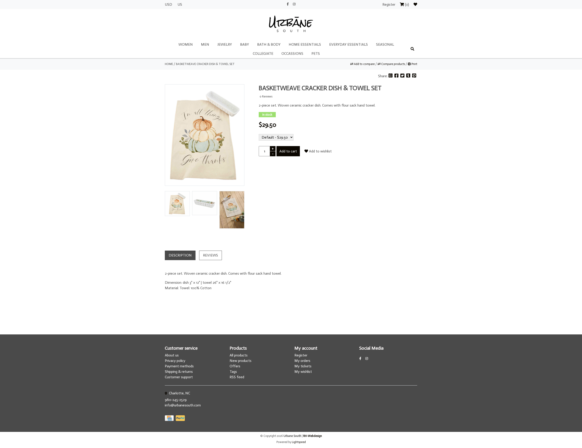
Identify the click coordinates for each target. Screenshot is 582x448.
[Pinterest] (414, 76)
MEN (205, 44)
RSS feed (237, 377)
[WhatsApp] (391, 76)
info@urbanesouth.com (183, 405)
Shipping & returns (179, 371)
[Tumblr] (408, 76)
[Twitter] (402, 76)
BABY (244, 44)
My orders (302, 360)
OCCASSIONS (292, 53)
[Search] (412, 49)
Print (414, 64)
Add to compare (364, 64)
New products (240, 360)
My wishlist (303, 371)
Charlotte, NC (179, 393)
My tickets (302, 366)
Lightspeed (299, 442)
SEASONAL (385, 44)
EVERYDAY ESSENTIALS (348, 44)
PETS (315, 53)
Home (169, 64)
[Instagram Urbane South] (294, 4)
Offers (235, 366)
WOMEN (185, 44)
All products (239, 355)
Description (180, 255)
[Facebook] (396, 76)
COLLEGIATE (263, 53)
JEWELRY (224, 44)
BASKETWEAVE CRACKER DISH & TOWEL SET (205, 64)
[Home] (291, 24)
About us (172, 355)
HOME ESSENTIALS (305, 44)
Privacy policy (175, 360)
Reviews (210, 255)
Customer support (179, 377)
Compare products (393, 64)
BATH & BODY (269, 44)
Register (389, 4)
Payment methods (179, 366)
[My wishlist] (415, 4)
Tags (233, 371)
